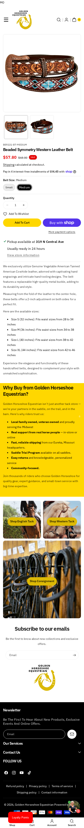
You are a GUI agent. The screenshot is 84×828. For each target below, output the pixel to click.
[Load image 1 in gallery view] (16, 127)
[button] (6, 20)
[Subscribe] (74, 655)
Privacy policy (38, 786)
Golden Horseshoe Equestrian (34, 804)
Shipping (8, 164)
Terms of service (62, 786)
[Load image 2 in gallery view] (42, 127)
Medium (24, 187)
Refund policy (15, 786)
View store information (23, 255)
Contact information (54, 792)
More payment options (62, 231)
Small (10, 188)
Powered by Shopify (67, 804)
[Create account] (66, 20)
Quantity (8, 198)
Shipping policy (26, 792)
